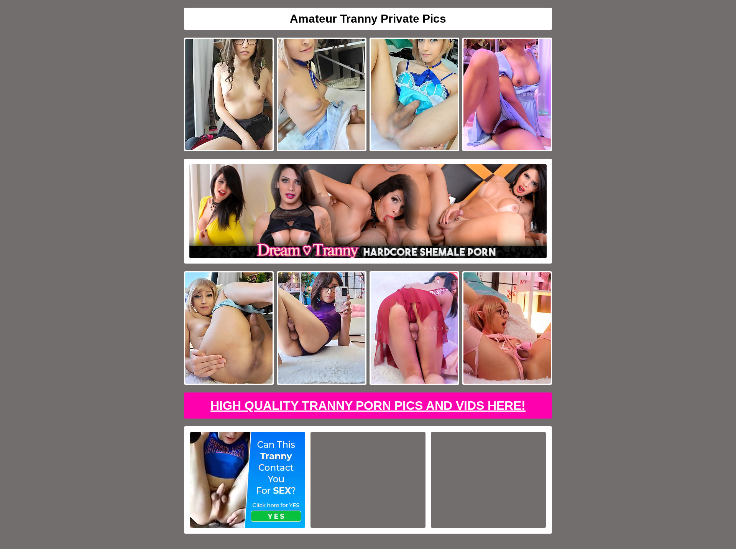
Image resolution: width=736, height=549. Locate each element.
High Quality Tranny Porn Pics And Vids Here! (368, 405)
